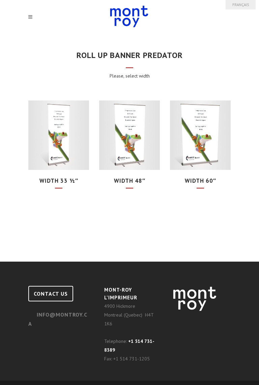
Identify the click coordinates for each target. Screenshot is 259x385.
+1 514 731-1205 (131, 359)
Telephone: (116, 341)
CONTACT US (51, 293)
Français (240, 4)
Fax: (108, 359)
